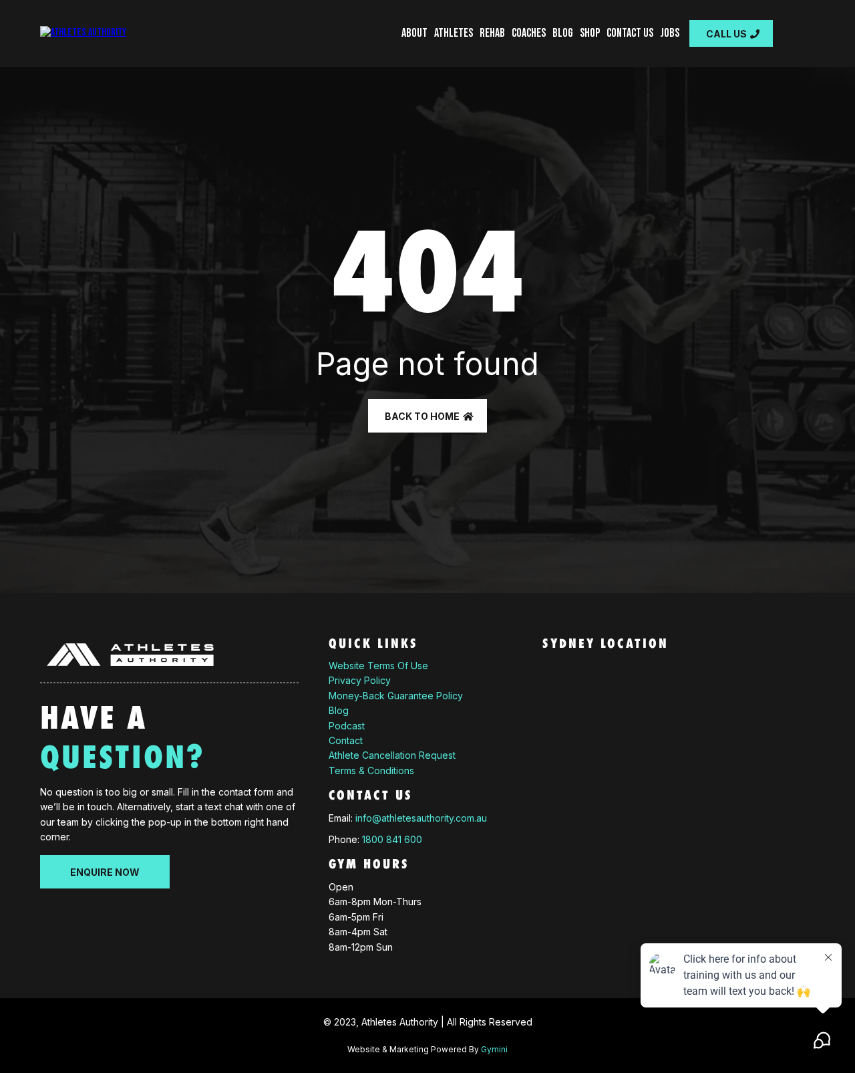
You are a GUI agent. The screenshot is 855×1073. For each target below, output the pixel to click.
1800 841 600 (392, 839)
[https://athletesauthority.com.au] (83, 33)
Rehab (492, 33)
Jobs (669, 33)
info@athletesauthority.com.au (421, 818)
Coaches (529, 33)
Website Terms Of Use (378, 665)
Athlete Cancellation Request (392, 755)
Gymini (494, 1049)
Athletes (453, 33)
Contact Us (630, 33)
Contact (346, 740)
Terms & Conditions (371, 770)
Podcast (347, 725)
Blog (562, 33)
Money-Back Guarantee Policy (396, 695)
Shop (590, 33)
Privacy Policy (360, 680)
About (414, 33)
